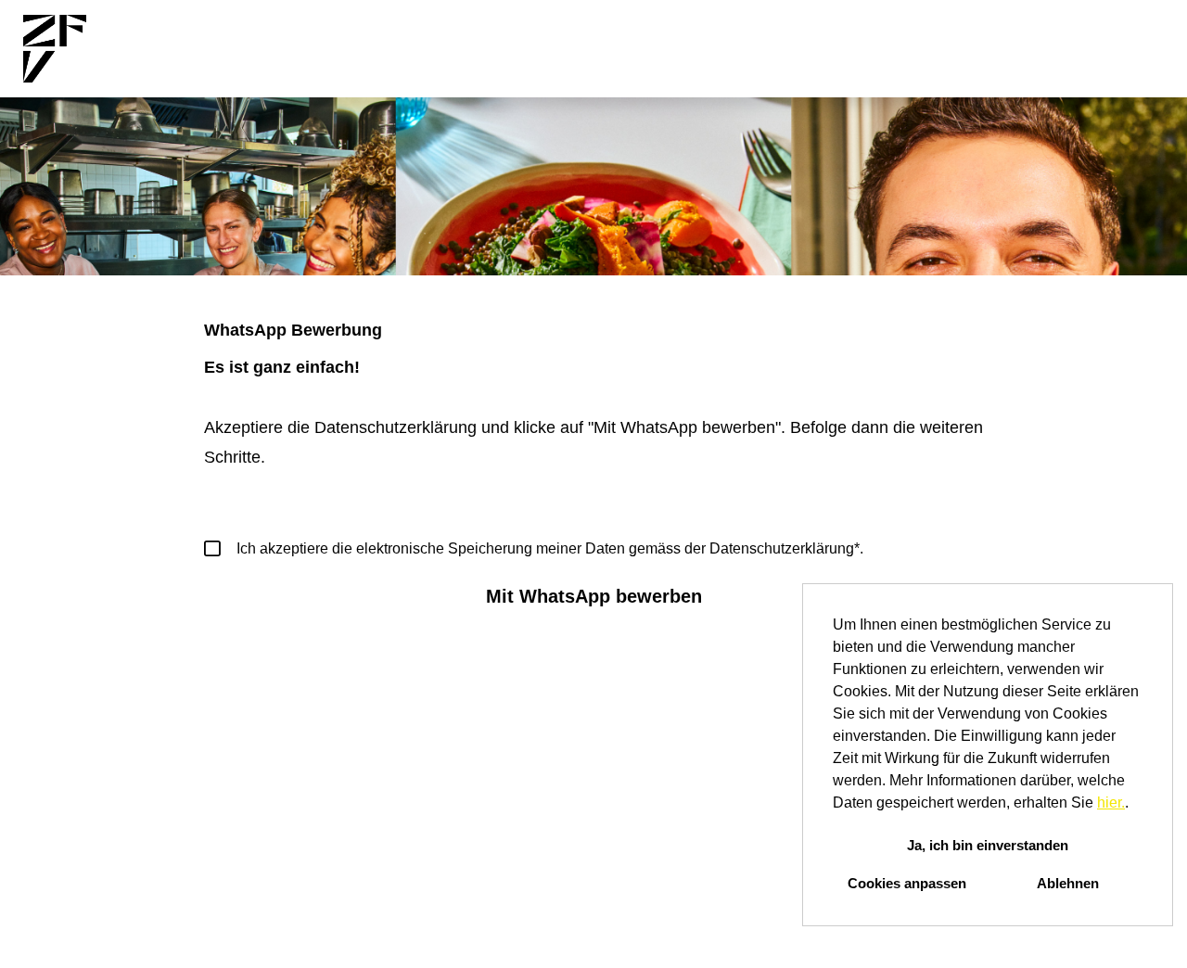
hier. (1111, 802)
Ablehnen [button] (1068, 883)
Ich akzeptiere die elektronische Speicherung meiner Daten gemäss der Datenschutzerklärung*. (549, 548)
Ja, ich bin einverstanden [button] (987, 845)
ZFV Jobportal (632, 49)
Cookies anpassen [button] (907, 883)
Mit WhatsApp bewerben (594, 596)
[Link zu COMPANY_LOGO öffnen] (54, 48)
